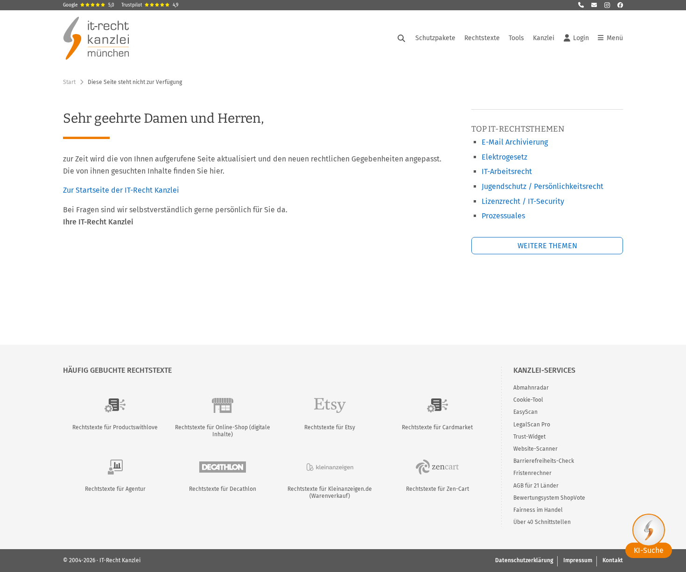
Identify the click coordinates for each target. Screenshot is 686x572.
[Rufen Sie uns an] (581, 5)
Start (69, 82)
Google (88, 5)
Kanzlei (543, 38)
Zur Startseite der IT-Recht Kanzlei (121, 190)
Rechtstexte (482, 38)
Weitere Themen (547, 245)
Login (581, 38)
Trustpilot (149, 5)
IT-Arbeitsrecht (507, 171)
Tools (516, 38)
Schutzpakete (435, 38)
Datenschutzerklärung (524, 560)
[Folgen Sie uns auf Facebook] (620, 5)
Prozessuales (503, 215)
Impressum (577, 560)
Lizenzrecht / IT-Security (523, 201)
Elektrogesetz (504, 157)
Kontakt (612, 560)
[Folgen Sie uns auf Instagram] (607, 5)
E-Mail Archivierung (515, 142)
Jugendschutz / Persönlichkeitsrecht (542, 186)
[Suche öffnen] (401, 38)
